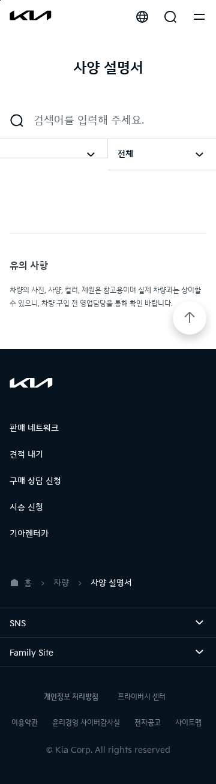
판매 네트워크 (34, 428)
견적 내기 (26, 454)
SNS (34, 623)
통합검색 (170, 17)
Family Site (48, 653)
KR (142, 17)
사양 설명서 (111, 583)
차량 (61, 583)
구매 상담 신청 (35, 481)
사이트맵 (188, 723)
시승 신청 (26, 507)
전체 (125, 154)
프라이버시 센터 (142, 697)
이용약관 (24, 723)
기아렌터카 (29, 533)
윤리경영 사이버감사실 (86, 723)
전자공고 (147, 723)
